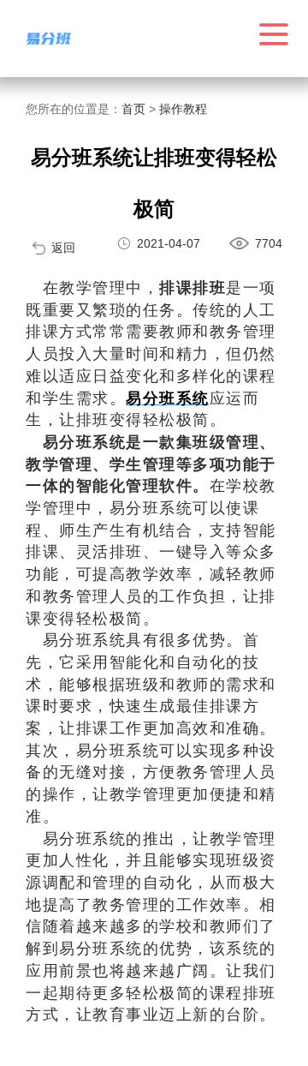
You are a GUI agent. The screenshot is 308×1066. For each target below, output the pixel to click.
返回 (63, 248)
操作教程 (183, 109)
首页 (133, 109)
